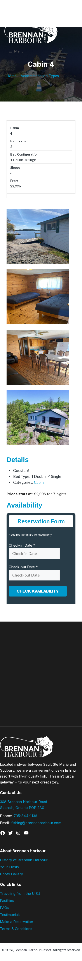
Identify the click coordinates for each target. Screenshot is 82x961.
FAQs (4, 907)
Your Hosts (9, 867)
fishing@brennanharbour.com (36, 823)
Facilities (7, 900)
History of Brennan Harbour (24, 860)
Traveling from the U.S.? (20, 893)
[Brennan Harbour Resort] (17, 15)
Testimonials (10, 914)
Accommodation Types (40, 76)
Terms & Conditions (16, 929)
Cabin (39, 482)
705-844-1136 (25, 816)
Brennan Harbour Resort (32, 950)
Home (11, 76)
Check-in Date (22, 545)
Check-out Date (23, 567)
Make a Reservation (16, 921)
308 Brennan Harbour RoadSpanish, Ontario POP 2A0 (23, 805)
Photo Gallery (11, 874)
